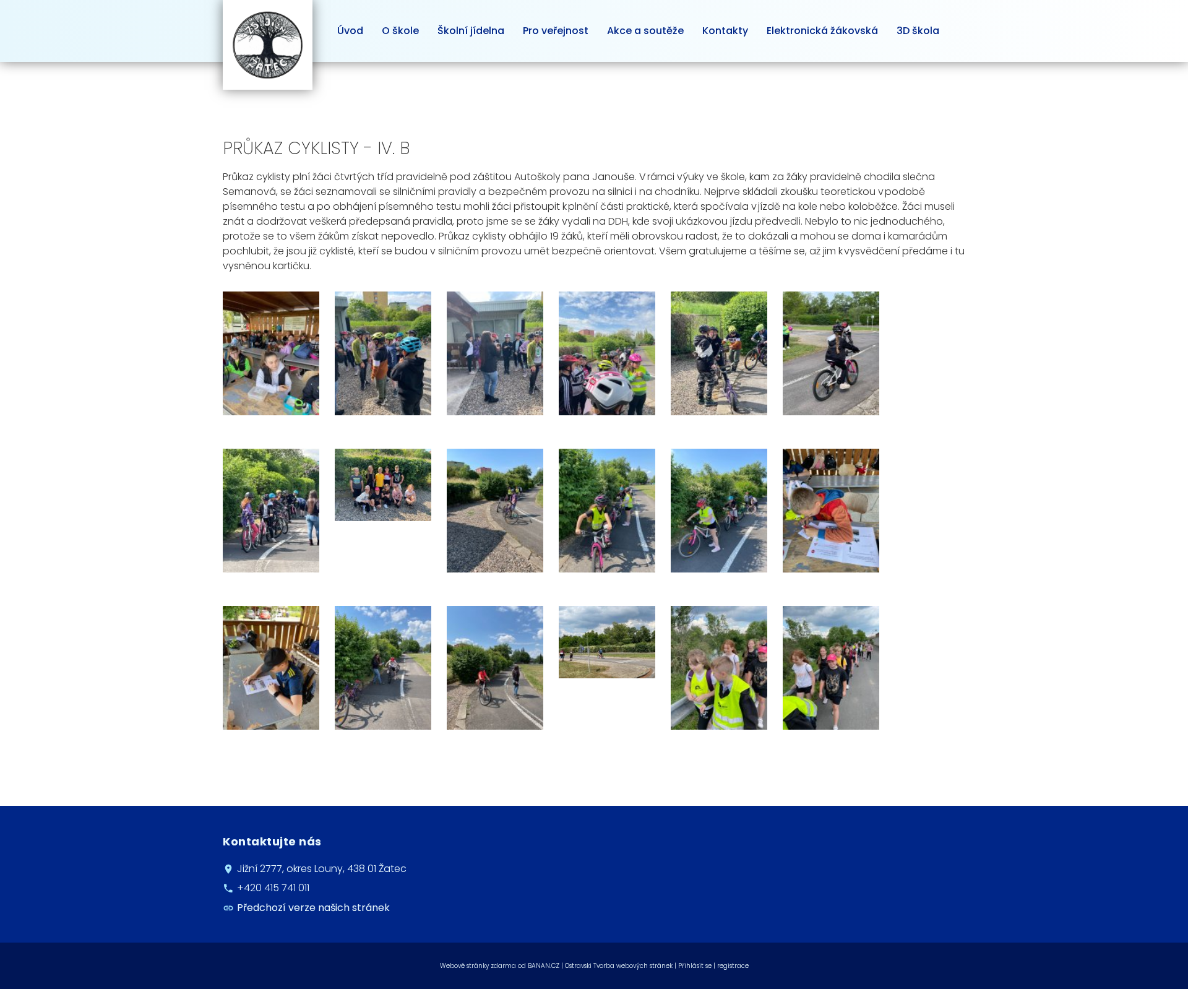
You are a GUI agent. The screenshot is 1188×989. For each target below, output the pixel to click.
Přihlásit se (695, 965)
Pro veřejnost (555, 31)
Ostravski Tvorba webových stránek (619, 965)
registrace (733, 965)
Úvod (350, 31)
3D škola (918, 31)
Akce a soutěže (645, 31)
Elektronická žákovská (822, 31)
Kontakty (725, 31)
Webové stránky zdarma (478, 965)
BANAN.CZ (543, 965)
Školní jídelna (470, 31)
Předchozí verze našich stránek (313, 907)
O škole (400, 31)
